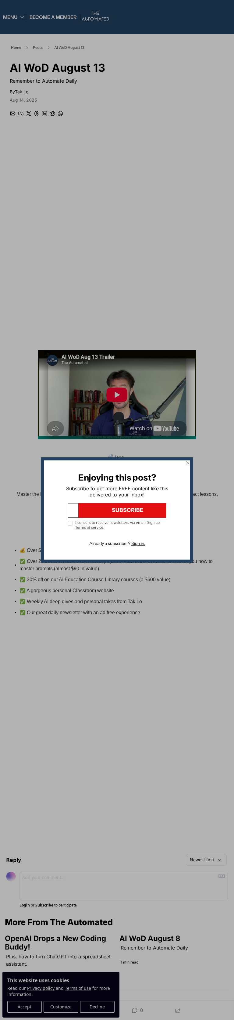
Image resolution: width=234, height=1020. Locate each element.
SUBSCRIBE (127, 510)
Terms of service (89, 527)
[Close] (187, 462)
